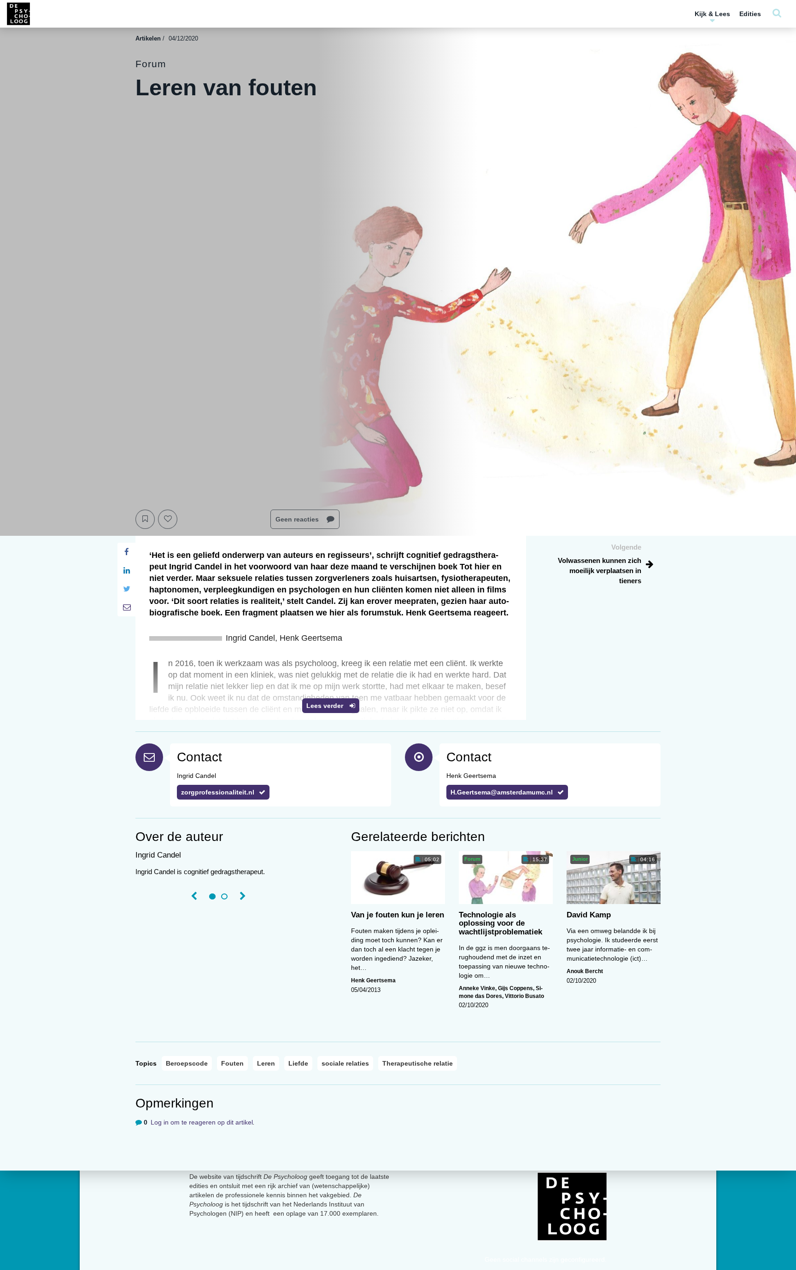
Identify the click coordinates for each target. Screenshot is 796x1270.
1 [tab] (212, 896)
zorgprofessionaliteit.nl (217, 792)
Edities (750, 13)
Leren (266, 1063)
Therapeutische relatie (417, 1063)
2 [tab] (224, 896)
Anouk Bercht (585, 971)
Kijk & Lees (712, 13)
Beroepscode (187, 1063)
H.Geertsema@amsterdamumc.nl (502, 792)
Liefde (298, 1063)
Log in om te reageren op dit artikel (202, 1122)
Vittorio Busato (524, 996)
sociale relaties (345, 1063)
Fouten (232, 1063)
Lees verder (325, 705)
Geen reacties (298, 519)
